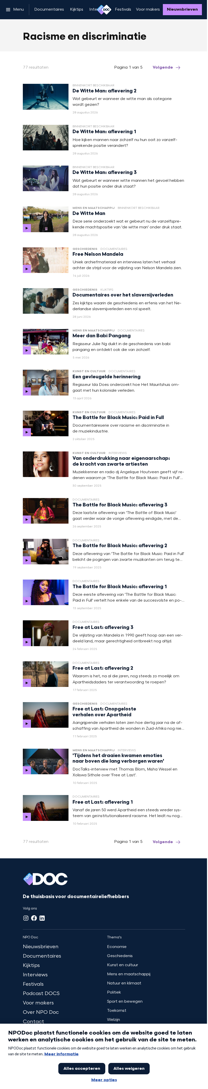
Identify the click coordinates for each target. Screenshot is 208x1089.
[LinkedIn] (42, 918)
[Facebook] (34, 918)
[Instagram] (26, 918)
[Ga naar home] (104, 10)
